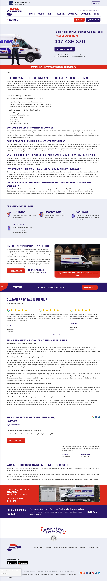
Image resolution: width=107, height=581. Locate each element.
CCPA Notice (72, 574)
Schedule (80, 20)
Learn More (92, 511)
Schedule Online (63, 49)
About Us (64, 547)
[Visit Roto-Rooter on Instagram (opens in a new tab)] (99, 417)
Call (94, 20)
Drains (50, 14)
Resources (92, 10)
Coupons (96, 14)
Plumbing (41, 14)
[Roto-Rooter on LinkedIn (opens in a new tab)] (99, 573)
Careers (79, 10)
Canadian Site (83, 547)
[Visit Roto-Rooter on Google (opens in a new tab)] (93, 417)
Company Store (72, 547)
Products (57, 547)
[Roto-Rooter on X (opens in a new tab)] (90, 573)
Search (97, 10)
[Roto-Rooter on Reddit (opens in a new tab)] (81, 573)
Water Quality (73, 14)
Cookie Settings (35, 574)
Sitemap (91, 547)
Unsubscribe (45, 574)
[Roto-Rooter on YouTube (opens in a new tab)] (84, 573)
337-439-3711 (70, 41)
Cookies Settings (5, 573)
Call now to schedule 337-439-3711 (15, 499)
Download (96, 3)
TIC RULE (9, 577)
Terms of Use (64, 574)
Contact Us (85, 10)
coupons (43, 272)
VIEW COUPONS (89, 287)
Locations (32, 14)
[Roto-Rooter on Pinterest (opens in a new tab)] (93, 573)
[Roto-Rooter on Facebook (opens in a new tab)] (87, 573)
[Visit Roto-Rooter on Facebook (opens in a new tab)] (96, 417)
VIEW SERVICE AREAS (16, 440)
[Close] (18, 572)
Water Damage (86, 14)
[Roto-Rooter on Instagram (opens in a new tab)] (96, 573)
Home (8, 72)
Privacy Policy (54, 574)
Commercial (61, 14)
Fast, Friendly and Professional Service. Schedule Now (53, 67)
